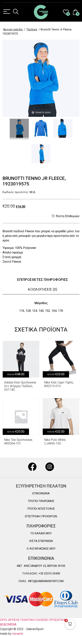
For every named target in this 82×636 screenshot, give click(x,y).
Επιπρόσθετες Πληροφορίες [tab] (42, 280)
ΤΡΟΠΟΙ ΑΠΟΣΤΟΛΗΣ (41, 508)
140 (41, 311)
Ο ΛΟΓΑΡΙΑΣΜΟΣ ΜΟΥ (41, 548)
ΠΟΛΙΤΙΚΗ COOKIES (34, 620)
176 (60, 311)
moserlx (17, 633)
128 (28, 311)
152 (47, 311)
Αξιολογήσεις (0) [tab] (42, 289)
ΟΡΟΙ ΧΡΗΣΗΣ (10, 620)
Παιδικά (32, 29)
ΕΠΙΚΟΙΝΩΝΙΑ (41, 493)
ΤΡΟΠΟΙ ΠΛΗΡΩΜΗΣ (41, 501)
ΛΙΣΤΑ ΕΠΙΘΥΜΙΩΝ (41, 541)
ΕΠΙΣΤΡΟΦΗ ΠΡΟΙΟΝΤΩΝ (41, 516)
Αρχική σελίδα (13, 29)
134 (34, 311)
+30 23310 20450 (49, 573)
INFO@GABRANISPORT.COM (45, 581)
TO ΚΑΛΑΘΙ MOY (41, 533)
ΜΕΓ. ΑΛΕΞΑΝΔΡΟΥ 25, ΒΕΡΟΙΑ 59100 (41, 566)
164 (54, 311)
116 (21, 311)
